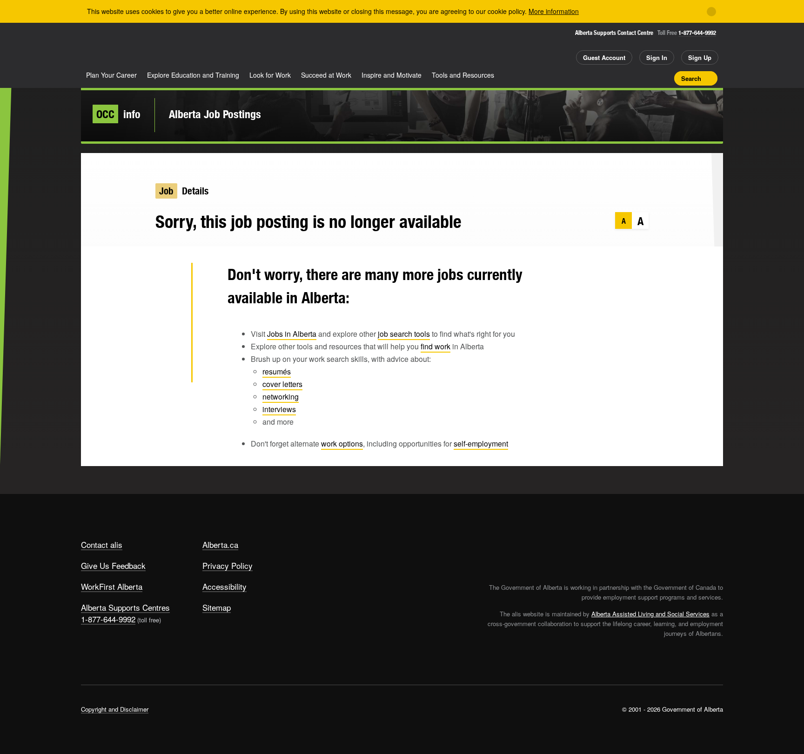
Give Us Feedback (113, 565)
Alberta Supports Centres (125, 607)
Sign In (656, 57)
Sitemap (216, 607)
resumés (276, 371)
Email (169, 369)
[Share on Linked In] (169, 339)
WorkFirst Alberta (111, 586)
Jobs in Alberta (291, 333)
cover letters (282, 384)
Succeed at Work (326, 75)
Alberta (118, 47)
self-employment (481, 443)
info (118, 113)
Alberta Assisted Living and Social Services (650, 613)
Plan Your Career (111, 75)
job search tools (404, 333)
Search (691, 78)
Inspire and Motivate (392, 75)
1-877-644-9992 (697, 32)
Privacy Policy (227, 565)
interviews (279, 409)
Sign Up (699, 57)
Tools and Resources (463, 75)
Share (615, 78)
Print (664, 78)
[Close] (711, 11)
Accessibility (224, 586)
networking (280, 396)
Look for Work (270, 75)
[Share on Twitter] (169, 278)
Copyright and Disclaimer (114, 709)
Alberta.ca (220, 544)
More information (554, 11)
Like (647, 77)
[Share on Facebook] (169, 309)
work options (342, 443)
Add (631, 78)
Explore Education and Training (193, 75)
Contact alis (101, 544)
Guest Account (604, 57)
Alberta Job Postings (215, 113)
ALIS (180, 45)
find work (435, 346)
